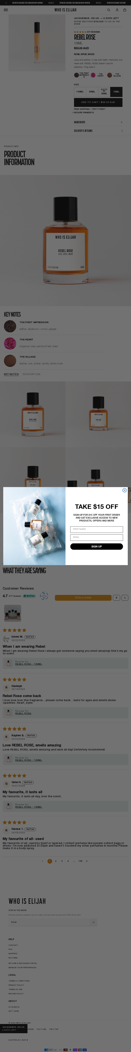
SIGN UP (96, 546)
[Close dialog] (124, 490)
